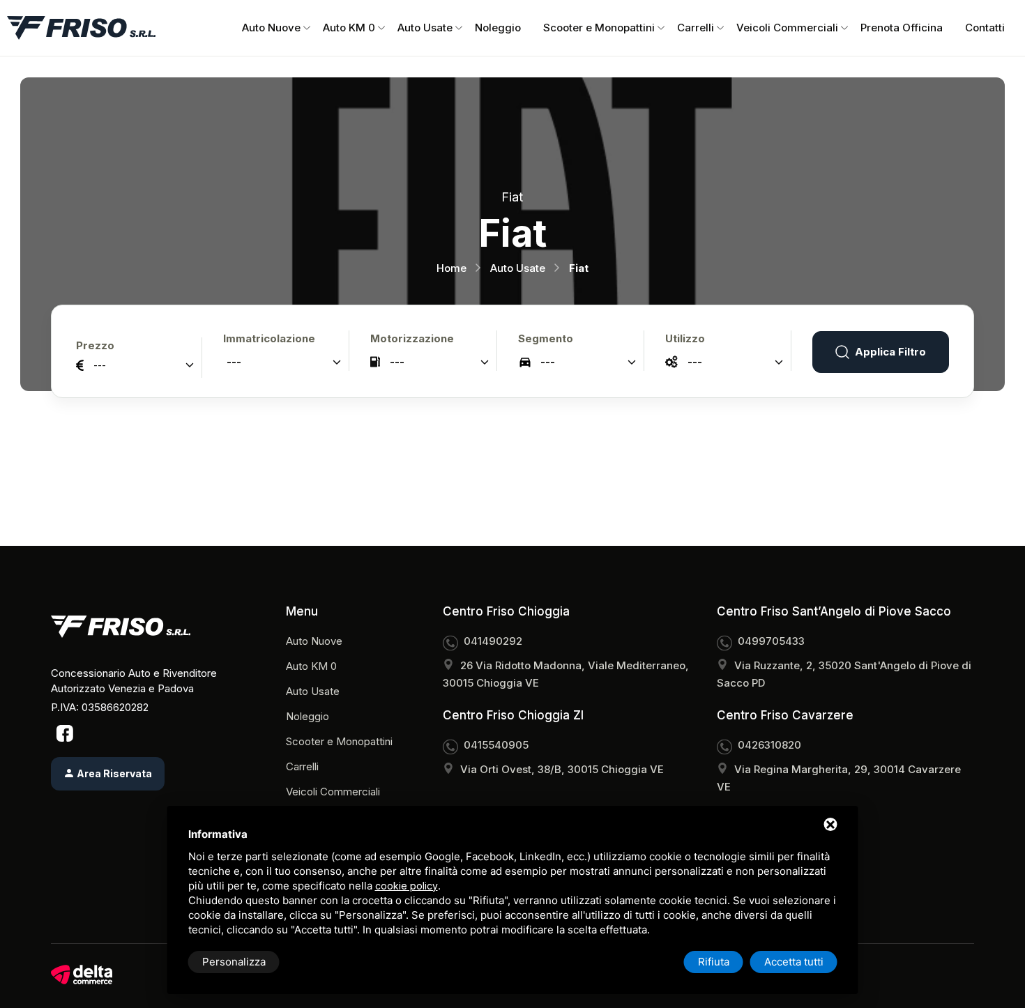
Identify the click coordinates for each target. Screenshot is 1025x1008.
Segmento (545, 338)
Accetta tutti (793, 961)
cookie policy (406, 886)
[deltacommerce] (81, 974)
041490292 (493, 641)
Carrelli (695, 27)
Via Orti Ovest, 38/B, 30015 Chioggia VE (562, 769)
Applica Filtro (890, 351)
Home (451, 268)
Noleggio (498, 27)
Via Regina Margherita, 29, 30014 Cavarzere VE (839, 778)
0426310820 (769, 744)
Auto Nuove (271, 27)
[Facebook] (65, 733)
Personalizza (234, 961)
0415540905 (496, 744)
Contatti (985, 27)
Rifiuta (713, 961)
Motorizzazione (412, 338)
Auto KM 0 (349, 27)
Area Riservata (113, 773)
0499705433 (771, 641)
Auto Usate (425, 27)
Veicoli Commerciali (787, 27)
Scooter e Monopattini (599, 27)
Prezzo (95, 345)
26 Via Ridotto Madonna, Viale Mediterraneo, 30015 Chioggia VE (566, 674)
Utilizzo (685, 338)
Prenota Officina (901, 27)
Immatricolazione (269, 338)
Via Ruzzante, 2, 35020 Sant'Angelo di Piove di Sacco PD (844, 674)
